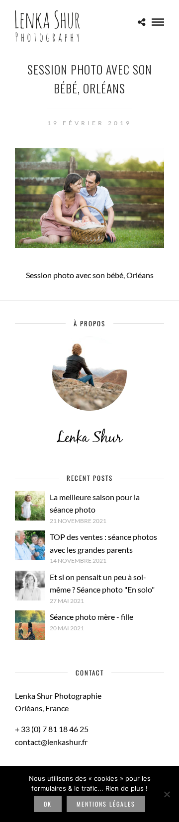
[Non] (167, 794)
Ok (48, 804)
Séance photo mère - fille (91, 616)
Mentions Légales (106, 804)
